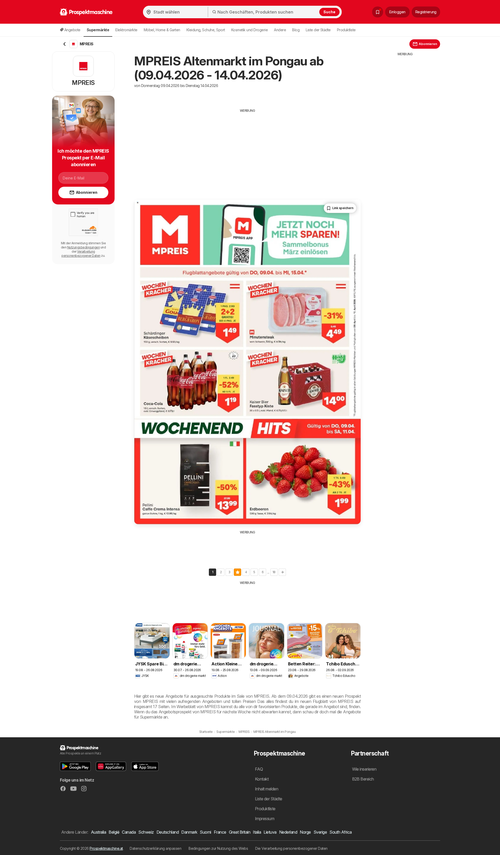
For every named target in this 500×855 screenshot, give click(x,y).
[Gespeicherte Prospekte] (377, 12)
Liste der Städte (318, 30)
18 (274, 572)
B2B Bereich (363, 779)
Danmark (189, 832)
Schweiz (146, 832)
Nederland (288, 832)
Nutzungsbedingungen (83, 247)
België (114, 832)
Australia (98, 832)
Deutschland (168, 832)
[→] (282, 572)
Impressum (264, 818)
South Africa (340, 832)
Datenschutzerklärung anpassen (155, 848)
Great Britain (239, 832)
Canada (129, 832)
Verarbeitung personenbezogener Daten (80, 253)
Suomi (205, 832)
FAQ (259, 769)
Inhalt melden (266, 788)
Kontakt (261, 779)
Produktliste (346, 30)
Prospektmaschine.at (106, 848)
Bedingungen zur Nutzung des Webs (218, 848)
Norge (305, 832)
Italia (257, 832)
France (220, 832)
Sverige (320, 832)
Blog (295, 30)
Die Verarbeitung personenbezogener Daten (291, 848)
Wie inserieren (364, 769)
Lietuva (270, 832)
